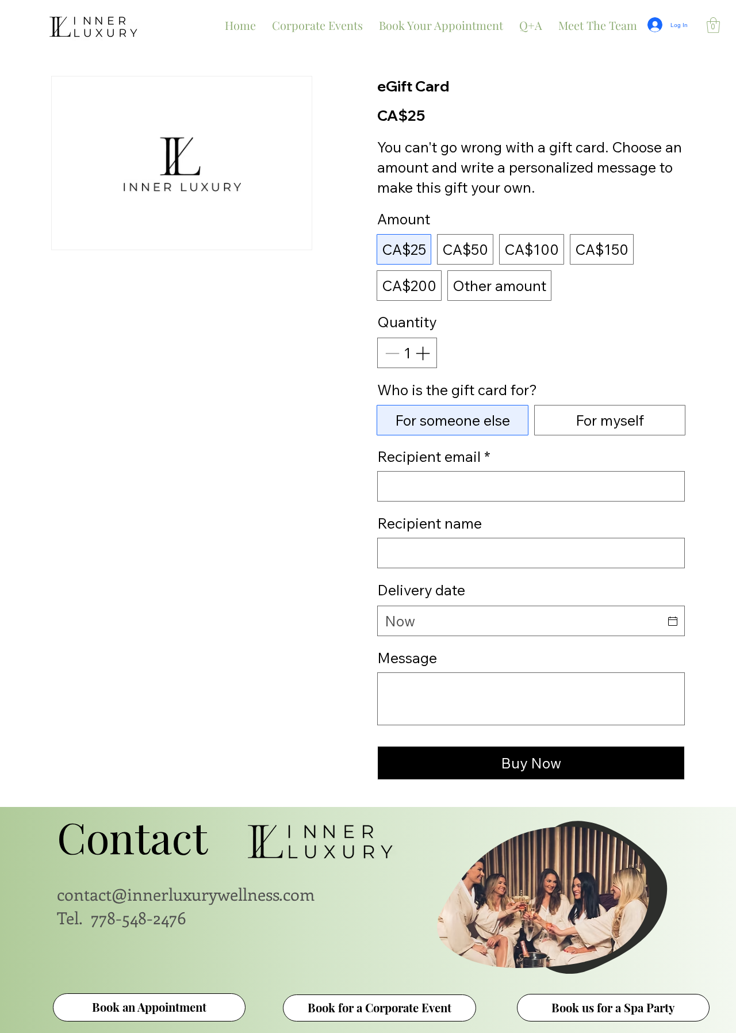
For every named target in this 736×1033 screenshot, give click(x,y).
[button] (713, 25)
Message (407, 658)
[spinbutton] (407, 353)
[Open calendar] (673, 621)
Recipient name (429, 523)
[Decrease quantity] (391, 353)
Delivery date (421, 590)
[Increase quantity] (424, 353)
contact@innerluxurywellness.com (186, 893)
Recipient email (433, 456)
